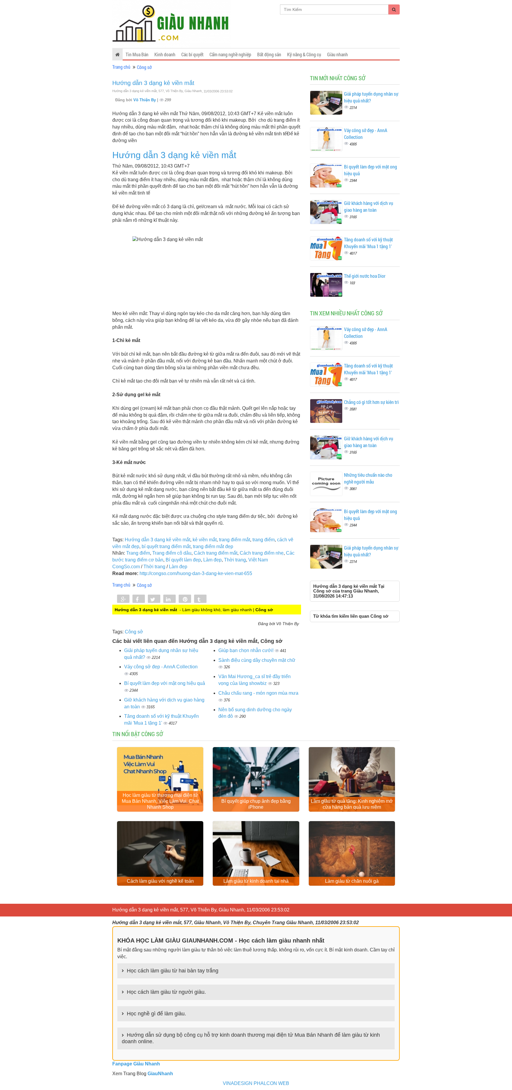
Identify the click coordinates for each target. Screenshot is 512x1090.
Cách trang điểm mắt (215, 553)
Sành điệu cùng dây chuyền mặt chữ (256, 660)
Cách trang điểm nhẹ (262, 553)
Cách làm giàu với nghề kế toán (160, 881)
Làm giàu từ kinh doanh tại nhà (256, 881)
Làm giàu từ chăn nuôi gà (352, 881)
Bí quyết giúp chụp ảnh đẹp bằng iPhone (256, 804)
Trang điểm (138, 553)
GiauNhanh (160, 1073)
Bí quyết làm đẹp (183, 559)
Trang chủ (121, 67)
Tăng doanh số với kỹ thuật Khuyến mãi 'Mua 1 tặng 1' (368, 242)
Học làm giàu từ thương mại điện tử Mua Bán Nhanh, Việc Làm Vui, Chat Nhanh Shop (160, 801)
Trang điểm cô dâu (171, 553)
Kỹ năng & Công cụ (304, 54)
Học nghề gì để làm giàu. (156, 1014)
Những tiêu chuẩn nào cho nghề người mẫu (368, 478)
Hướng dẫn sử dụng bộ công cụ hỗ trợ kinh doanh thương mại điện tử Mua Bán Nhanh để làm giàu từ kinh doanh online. (251, 1038)
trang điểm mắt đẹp (213, 546)
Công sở (144, 67)
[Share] (123, 599)
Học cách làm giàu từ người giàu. (166, 992)
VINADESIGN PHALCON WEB (256, 1083)
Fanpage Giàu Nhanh (136, 1063)
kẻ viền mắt (205, 539)
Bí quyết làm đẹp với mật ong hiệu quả (164, 683)
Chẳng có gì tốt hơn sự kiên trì (371, 402)
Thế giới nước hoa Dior (364, 276)
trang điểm (263, 539)
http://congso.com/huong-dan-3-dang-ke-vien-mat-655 (196, 573)
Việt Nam (258, 559)
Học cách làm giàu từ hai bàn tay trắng (172, 971)
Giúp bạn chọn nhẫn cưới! (246, 650)
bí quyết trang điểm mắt (166, 546)
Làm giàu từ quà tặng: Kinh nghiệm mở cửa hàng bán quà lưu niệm (352, 804)
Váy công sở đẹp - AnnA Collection (161, 666)
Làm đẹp (212, 559)
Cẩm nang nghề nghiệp (230, 54)
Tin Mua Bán (137, 54)
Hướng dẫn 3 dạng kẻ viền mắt (153, 83)
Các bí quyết (192, 54)
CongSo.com (126, 566)
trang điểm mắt (234, 539)
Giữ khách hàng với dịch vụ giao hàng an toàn (368, 206)
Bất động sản (269, 54)
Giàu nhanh (337, 54)
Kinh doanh (164, 54)
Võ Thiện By (145, 100)
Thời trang (235, 559)
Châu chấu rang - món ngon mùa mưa (258, 693)
